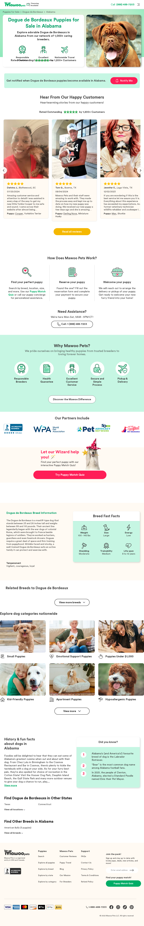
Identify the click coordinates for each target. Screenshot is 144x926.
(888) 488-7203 (122, 4)
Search (41, 856)
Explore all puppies (46, 863)
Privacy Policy (87, 869)
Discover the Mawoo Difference (72, 399)
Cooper (19, 213)
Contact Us (86, 863)
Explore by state (45, 875)
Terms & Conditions (90, 875)
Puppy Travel (65, 863)
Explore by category (47, 882)
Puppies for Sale (11, 12)
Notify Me (126, 80)
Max (114, 213)
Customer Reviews (68, 856)
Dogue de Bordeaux (32, 12)
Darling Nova (70, 213)
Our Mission (65, 875)
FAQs (83, 856)
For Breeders (65, 882)
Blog (62, 869)
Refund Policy (87, 882)
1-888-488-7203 (98, 907)
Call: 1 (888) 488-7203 (74, 324)
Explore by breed (45, 869)
